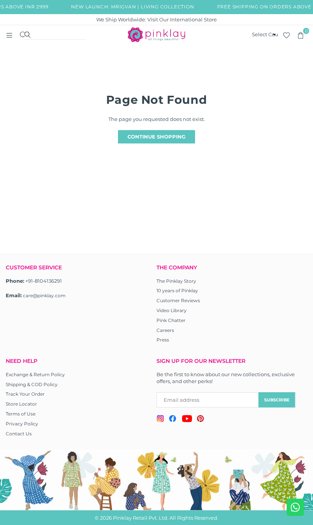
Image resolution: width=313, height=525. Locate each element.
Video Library (171, 310)
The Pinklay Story (176, 281)
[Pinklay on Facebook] (172, 419)
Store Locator (21, 404)
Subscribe (276, 400)
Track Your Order (25, 394)
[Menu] (9, 35)
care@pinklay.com (44, 295)
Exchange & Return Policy (35, 374)
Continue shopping (156, 137)
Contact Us (19, 433)
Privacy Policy (22, 424)
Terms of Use (20, 414)
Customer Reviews (178, 300)
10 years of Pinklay (177, 290)
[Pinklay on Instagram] (160, 419)
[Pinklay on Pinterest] (200, 419)
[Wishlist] (286, 35)
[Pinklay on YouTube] (187, 419)
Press (162, 340)
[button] (300, 35)
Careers (165, 330)
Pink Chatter (171, 320)
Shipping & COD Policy (32, 384)
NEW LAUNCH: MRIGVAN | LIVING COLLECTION (130, 7)
